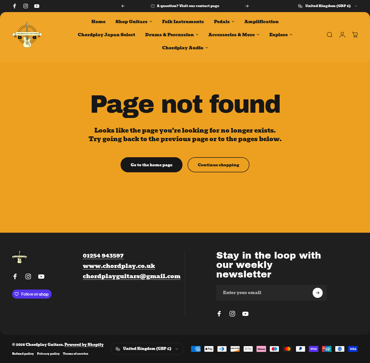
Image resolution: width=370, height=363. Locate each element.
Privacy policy (48, 353)
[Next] (246, 6)
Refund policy (23, 353)
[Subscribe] (318, 293)
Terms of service (75, 353)
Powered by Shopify (84, 344)
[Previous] (123, 6)
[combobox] (328, 6)
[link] (131, 276)
